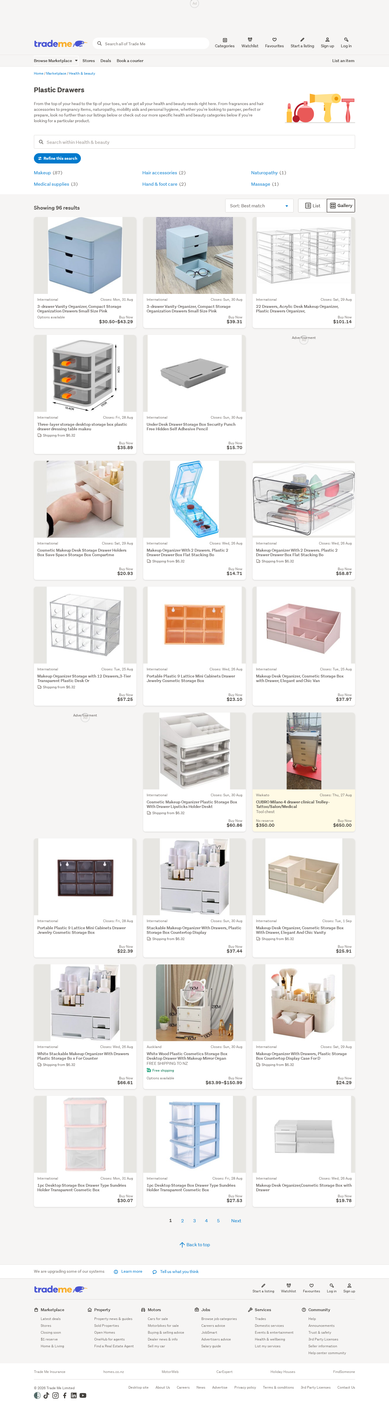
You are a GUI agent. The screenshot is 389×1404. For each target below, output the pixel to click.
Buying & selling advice (166, 1332)
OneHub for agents (109, 1339)
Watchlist (288, 1291)
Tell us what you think (179, 1271)
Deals (106, 60)
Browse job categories (219, 1318)
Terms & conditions (278, 1387)
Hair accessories (160, 172)
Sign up (327, 45)
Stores (89, 60)
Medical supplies (52, 184)
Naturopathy (265, 172)
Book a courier (130, 60)
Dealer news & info (163, 1339)
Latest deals (51, 1318)
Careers (183, 1387)
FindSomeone (344, 1372)
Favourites (311, 1291)
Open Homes (104, 1332)
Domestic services (269, 1325)
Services (263, 1309)
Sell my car (156, 1346)
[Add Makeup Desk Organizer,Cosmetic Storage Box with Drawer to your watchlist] (347, 1104)
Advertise (220, 1387)
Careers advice (213, 1325)
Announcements (321, 1325)
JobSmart (209, 1332)
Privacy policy (245, 1387)
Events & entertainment (274, 1332)
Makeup (43, 172)
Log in (346, 45)
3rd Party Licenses (323, 1339)
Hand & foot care (160, 184)
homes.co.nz (113, 1372)
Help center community (327, 1352)
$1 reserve (49, 1339)
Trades (260, 1318)
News (200, 1387)
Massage (261, 184)
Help (312, 1318)
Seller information (322, 1346)
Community (319, 1309)
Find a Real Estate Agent (114, 1346)
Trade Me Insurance (49, 1372)
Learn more (131, 1271)
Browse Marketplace (53, 60)
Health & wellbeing (270, 1339)
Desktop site (138, 1387)
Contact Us (346, 1387)
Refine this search (60, 158)
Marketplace (52, 1309)
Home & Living (52, 1346)
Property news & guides (113, 1318)
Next (236, 1220)
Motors (154, 1309)
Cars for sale (158, 1318)
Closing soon (51, 1332)
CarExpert (224, 1372)
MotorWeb (170, 1372)
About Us (162, 1387)
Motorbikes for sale (163, 1325)
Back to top (198, 1244)
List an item (343, 60)
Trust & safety (319, 1332)
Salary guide (211, 1346)
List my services (268, 1346)
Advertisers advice (216, 1339)
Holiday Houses (283, 1372)
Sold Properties (106, 1325)
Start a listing (263, 1291)
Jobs (205, 1309)
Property (102, 1309)
